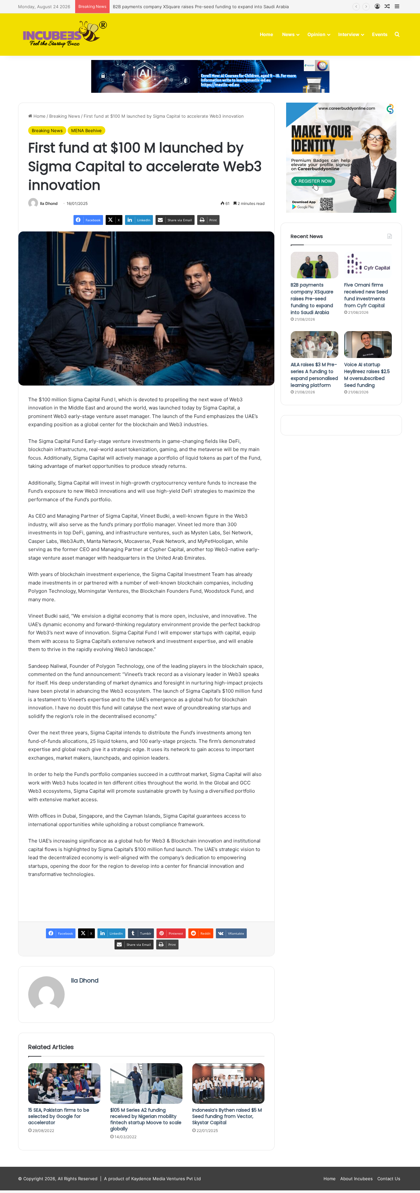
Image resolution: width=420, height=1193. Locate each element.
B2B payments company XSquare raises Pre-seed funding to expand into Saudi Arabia (312, 299)
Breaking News (64, 116)
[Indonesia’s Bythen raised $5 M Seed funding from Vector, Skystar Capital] (228, 1083)
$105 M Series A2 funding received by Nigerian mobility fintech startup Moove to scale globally (145, 1119)
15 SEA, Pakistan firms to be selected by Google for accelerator (58, 1116)
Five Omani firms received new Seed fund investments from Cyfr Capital (366, 295)
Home (266, 34)
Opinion (316, 34)
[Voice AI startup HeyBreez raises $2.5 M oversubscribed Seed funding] (368, 344)
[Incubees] (63, 34)
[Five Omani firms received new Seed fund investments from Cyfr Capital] (368, 265)
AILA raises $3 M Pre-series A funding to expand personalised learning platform (314, 374)
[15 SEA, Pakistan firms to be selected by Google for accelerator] (64, 1083)
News (288, 34)
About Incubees (356, 1178)
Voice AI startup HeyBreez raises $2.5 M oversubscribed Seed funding (367, 374)
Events (380, 34)
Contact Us (388, 1178)
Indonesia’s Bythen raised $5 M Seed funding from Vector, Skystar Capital (227, 1116)
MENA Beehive (86, 130)
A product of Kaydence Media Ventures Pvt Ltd (152, 1178)
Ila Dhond (49, 203)
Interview (348, 34)
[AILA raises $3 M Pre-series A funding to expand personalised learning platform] (314, 344)
